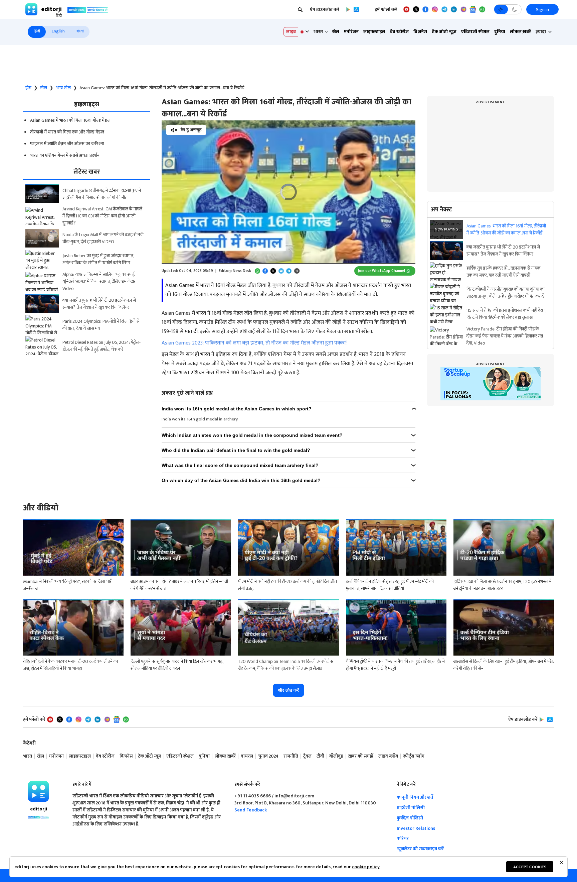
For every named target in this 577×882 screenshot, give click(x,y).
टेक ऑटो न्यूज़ (444, 31)
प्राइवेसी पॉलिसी (411, 807)
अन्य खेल (63, 88)
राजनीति (290, 756)
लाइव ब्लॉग (388, 756)
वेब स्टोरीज (399, 31)
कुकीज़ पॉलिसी (410, 818)
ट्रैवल (307, 756)
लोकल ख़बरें (520, 31)
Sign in (542, 9)
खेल (335, 31)
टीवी (320, 756)
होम (28, 88)
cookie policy (366, 867)
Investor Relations (416, 828)
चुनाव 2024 (268, 756)
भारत (27, 756)
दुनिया (499, 31)
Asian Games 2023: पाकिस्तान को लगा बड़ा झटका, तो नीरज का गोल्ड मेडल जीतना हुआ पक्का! (254, 343)
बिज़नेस (420, 31)
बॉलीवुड (336, 756)
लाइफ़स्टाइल (374, 31)
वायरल (247, 756)
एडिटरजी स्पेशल (475, 31)
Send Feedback (250, 810)
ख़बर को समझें (360, 756)
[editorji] (38, 791)
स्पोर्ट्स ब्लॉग (413, 756)
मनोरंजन (351, 31)
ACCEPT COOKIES (529, 867)
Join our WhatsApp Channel (381, 271)
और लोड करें (288, 690)
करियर (403, 838)
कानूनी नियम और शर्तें (415, 797)
